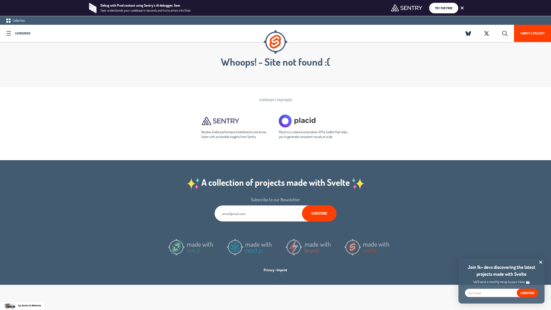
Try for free (443, 8)
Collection (18, 20)
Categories (22, 33)
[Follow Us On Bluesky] (468, 33)
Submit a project (532, 33)
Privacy (269, 270)
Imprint (282, 270)
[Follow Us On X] (486, 33)
